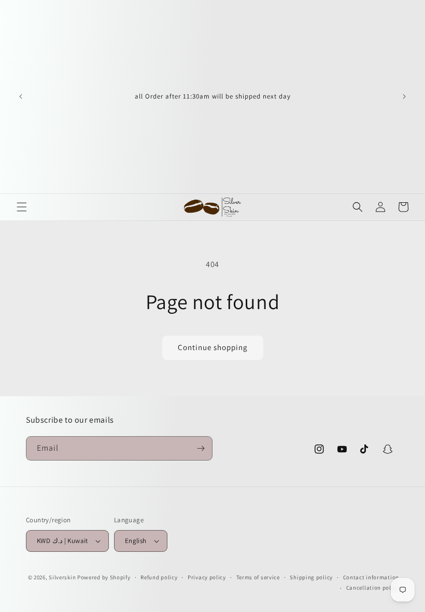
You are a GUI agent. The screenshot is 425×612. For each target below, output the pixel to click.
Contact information (371, 577)
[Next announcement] (404, 96)
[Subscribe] (200, 448)
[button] (21, 207)
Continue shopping (213, 347)
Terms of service (258, 577)
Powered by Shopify (104, 577)
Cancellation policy (372, 587)
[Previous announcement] (20, 96)
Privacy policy (207, 577)
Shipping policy (311, 577)
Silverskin (62, 577)
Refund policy (158, 577)
